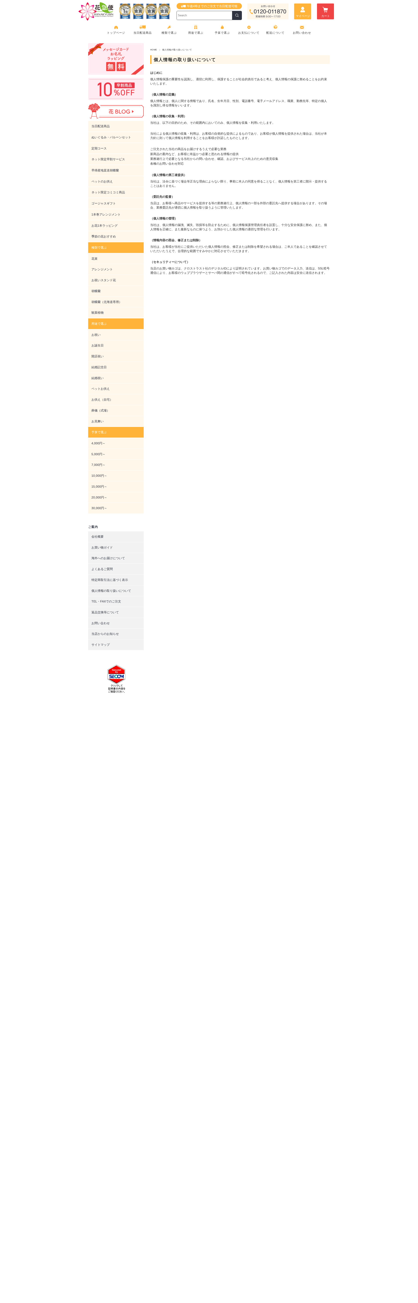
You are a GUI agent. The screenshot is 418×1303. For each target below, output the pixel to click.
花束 (94, 258)
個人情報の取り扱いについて (111, 590)
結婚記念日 (99, 367)
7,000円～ (98, 465)
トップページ (116, 32)
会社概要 (97, 536)
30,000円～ (99, 508)
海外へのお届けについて (108, 558)
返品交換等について (105, 612)
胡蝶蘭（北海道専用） (106, 302)
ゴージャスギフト (103, 203)
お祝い (96, 334)
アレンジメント (102, 269)
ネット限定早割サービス (108, 159)
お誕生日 (97, 345)
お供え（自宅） (102, 399)
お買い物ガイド (102, 547)
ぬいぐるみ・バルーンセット (111, 137)
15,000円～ (99, 486)
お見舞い (97, 421)
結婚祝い (97, 378)
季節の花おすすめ (103, 236)
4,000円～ (98, 443)
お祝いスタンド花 (103, 280)
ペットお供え (100, 388)
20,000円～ (99, 497)
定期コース (99, 148)
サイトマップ (100, 644)
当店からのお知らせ (105, 634)
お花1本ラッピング (104, 225)
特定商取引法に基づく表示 (109, 580)
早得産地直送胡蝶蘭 (105, 170)
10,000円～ (99, 475)
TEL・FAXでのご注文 (106, 601)
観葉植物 (97, 312)
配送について (275, 32)
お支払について (249, 32)
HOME (153, 50)
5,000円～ (98, 454)
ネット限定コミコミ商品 (108, 192)
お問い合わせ (302, 32)
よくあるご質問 (102, 569)
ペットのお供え (102, 181)
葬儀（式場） (100, 410)
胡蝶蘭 (96, 291)
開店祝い (97, 356)
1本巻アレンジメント (106, 214)
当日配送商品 (142, 32)
